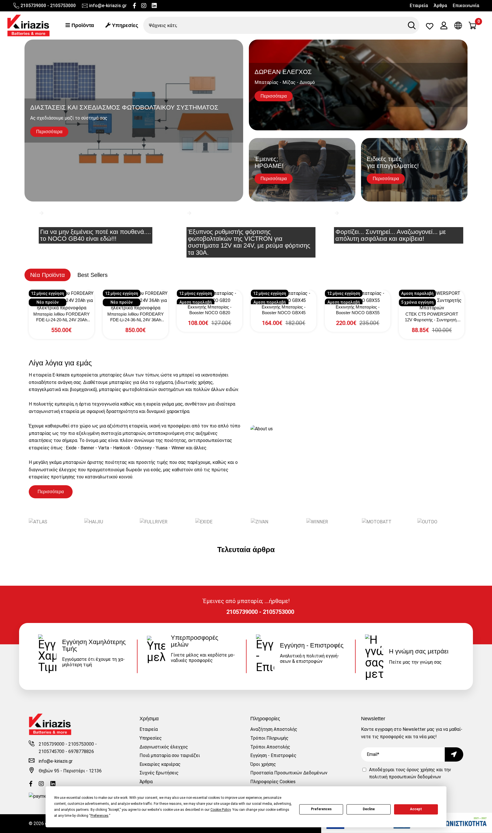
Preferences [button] (99, 816)
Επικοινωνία (466, 5)
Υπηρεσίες (124, 25)
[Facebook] (134, 6)
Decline (369, 809)
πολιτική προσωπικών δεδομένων (405, 776)
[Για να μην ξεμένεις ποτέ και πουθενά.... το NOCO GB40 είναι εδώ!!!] (98, 222)
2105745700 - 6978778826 (66, 751)
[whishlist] (429, 27)
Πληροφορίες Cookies (273, 781)
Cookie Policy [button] (220, 810)
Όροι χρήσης (263, 764)
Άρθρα (440, 5)
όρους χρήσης (421, 769)
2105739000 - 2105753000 (48, 5)
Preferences (321, 809)
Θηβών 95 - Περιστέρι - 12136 (70, 771)
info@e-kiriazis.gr (108, 5)
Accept (416, 809)
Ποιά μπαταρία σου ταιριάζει (170, 755)
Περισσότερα (51, 491)
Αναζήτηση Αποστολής (273, 729)
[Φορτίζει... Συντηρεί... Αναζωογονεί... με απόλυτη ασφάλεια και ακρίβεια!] (393, 222)
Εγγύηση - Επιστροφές (273, 755)
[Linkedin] (154, 6)
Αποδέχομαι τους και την (410, 773)
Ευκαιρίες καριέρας (160, 764)
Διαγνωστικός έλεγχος (164, 747)
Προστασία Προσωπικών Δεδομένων (288, 773)
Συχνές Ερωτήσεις (159, 773)
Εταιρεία (419, 5)
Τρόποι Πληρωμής (269, 738)
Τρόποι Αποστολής (270, 747)
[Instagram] (144, 6)
